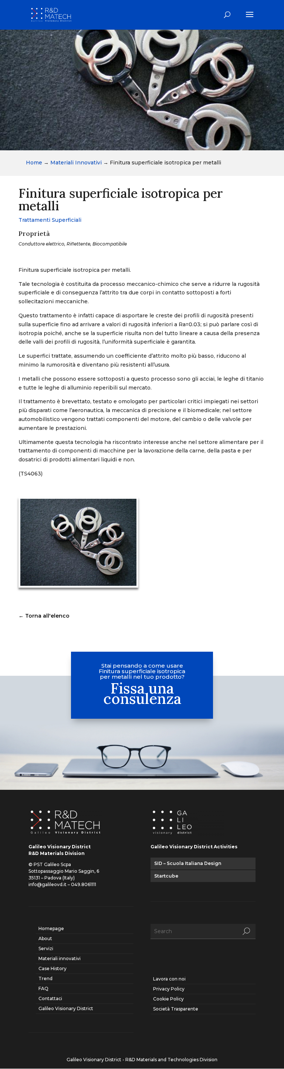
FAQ (43, 988)
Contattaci (50, 998)
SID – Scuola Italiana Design (187, 863)
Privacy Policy (169, 989)
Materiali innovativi (59, 958)
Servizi (45, 948)
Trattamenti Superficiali (49, 220)
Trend (45, 978)
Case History (52, 968)
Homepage (51, 928)
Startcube (166, 876)
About (45, 938)
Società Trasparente (175, 1009)
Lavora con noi (169, 979)
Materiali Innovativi (76, 162)
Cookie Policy (168, 999)
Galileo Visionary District (65, 1008)
